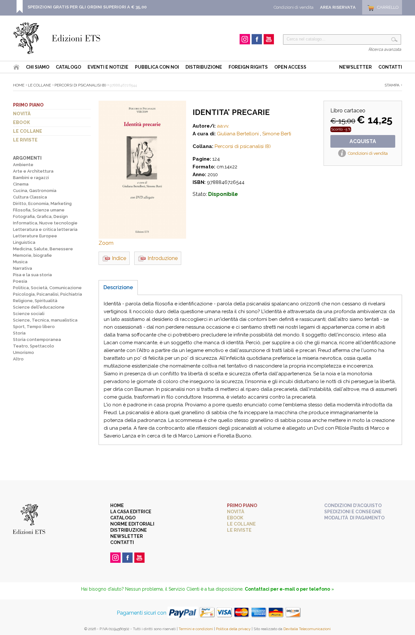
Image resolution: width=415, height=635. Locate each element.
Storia (19, 333)
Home (18, 85)
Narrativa (22, 268)
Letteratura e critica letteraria (45, 229)
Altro (18, 359)
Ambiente (23, 164)
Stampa (392, 85)
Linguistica (24, 242)
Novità (21, 113)
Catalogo (68, 67)
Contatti (390, 67)
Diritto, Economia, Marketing (42, 203)
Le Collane (39, 85)
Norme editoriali (132, 524)
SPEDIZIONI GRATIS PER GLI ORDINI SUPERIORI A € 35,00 (87, 7)
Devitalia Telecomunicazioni (307, 629)
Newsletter (355, 67)
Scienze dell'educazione (39, 307)
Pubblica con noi (157, 67)
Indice (119, 258)
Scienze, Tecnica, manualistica (45, 320)
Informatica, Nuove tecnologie (45, 223)
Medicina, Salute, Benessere (43, 248)
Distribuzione (203, 67)
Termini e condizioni (196, 629)
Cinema (21, 184)
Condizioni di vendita (294, 7)
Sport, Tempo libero (34, 326)
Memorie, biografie (32, 255)
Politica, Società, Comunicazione (47, 287)
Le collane (27, 131)
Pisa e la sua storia (32, 274)
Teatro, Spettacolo (33, 346)
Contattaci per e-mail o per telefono (287, 589)
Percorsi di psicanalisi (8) (80, 85)
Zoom (106, 243)
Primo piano (28, 105)
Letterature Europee (35, 235)
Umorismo (23, 352)
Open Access (290, 67)
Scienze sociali (28, 313)
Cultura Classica (30, 197)
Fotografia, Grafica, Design (40, 216)
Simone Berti (276, 134)
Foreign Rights (248, 67)
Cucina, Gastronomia (34, 190)
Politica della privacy (233, 629)
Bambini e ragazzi (31, 177)
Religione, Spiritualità (35, 300)
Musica (20, 261)
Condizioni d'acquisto (353, 505)
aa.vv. (223, 126)
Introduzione (163, 258)
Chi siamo (37, 67)
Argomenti (27, 158)
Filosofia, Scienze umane (39, 210)
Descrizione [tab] (118, 287)
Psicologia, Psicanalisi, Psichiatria (47, 294)
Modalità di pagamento (354, 517)
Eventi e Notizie (108, 67)
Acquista (363, 141)
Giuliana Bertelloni (238, 134)
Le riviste (25, 139)
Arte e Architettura (33, 171)
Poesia (20, 281)
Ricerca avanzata (384, 49)
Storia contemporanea (37, 339)
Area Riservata (338, 7)
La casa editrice (130, 511)
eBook (21, 122)
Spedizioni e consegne (353, 511)
